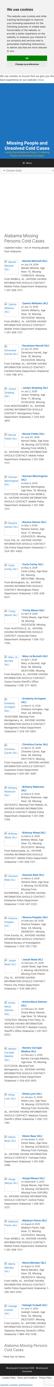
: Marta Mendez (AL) (33, 1262)
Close (40, 79)
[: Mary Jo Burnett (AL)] (11, 668)
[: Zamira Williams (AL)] (11, 315)
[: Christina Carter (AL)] (11, 757)
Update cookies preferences (16, 1385)
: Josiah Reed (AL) (32, 959)
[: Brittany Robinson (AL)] (11, 799)
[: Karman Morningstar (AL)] (11, 488)
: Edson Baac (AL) (31, 1136)
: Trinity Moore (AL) (32, 610)
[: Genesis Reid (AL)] (11, 887)
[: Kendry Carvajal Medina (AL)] (11, 1060)
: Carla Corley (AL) (32, 564)
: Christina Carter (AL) (34, 744)
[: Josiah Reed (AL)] (11, 972)
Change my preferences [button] (27, 64)
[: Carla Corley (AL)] (11, 576)
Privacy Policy (45, 1378)
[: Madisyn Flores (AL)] (11, 1233)
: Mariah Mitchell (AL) (34, 261)
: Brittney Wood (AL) (33, 832)
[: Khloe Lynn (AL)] (11, 1106)
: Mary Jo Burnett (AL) (34, 656)
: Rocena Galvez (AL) (33, 522)
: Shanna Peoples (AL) (34, 917)
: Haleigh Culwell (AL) (34, 1305)
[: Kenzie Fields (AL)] (11, 446)
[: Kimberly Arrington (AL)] (11, 711)
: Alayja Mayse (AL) (33, 1178)
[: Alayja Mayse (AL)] (11, 1190)
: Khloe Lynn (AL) (31, 1093)
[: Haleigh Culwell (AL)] (11, 1317)
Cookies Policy (9, 1378)
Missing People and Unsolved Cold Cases (27, 145)
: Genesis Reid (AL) (32, 874)
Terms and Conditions (27, 1378)
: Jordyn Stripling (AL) (34, 387)
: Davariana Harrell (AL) (35, 345)
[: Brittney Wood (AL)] (11, 845)
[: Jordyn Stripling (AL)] (11, 400)
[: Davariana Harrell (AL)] (11, 358)
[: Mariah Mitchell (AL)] (11, 273)
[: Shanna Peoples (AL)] (11, 929)
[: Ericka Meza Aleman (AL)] (11, 1014)
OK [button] (27, 58)
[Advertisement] (27, 110)
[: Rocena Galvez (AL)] (11, 534)
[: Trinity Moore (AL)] (11, 622)
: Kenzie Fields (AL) (32, 433)
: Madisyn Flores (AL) (34, 1220)
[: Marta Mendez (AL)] (11, 1275)
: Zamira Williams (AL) (34, 303)
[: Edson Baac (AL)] (11, 1148)
